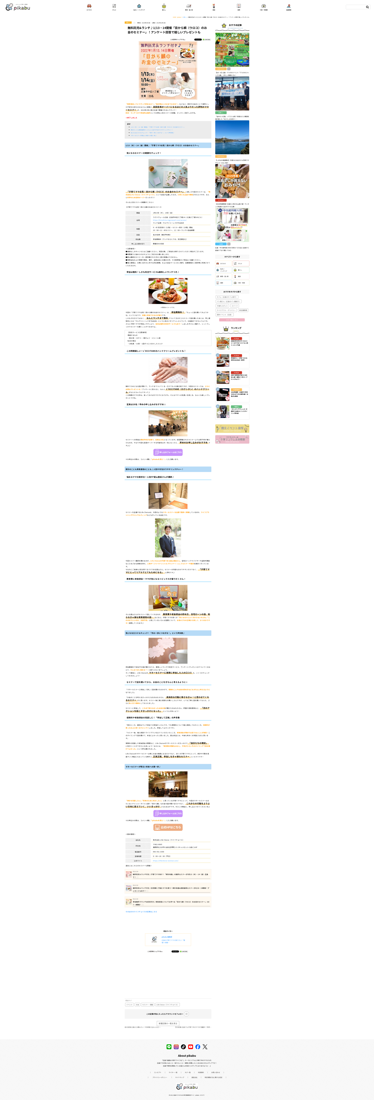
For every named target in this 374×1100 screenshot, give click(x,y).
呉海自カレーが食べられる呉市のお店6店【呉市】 (239, 359)
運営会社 (194, 1077)
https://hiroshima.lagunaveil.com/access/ (170, 220)
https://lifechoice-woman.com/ (166, 860)
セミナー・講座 (147, 1004)
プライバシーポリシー (160, 1077)
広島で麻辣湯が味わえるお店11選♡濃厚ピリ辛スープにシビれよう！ (239, 377)
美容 (239, 276)
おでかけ (223, 263)
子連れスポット (222, 306)
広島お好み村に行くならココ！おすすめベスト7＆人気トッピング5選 (239, 343)
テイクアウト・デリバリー (226, 310)
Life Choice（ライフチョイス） (168, 1004)
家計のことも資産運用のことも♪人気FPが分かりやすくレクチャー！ (152, 130)
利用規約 (201, 1072)
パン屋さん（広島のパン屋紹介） (228, 301)
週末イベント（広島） (224, 314)
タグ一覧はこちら (232, 320)
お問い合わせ (215, 1072)
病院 (221, 283)
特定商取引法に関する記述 (213, 1077)
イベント (129, 1004)
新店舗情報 (243, 310)
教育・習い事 (224, 276)
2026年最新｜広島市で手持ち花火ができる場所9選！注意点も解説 (239, 394)
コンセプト (157, 1072)
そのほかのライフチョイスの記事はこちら (141, 911)
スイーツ (235, 306)
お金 (137, 1004)
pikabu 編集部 (167, 937)
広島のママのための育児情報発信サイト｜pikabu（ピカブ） (189, 1095)
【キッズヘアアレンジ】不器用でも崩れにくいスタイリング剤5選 (239, 411)
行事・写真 (241, 283)
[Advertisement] (168, 975)
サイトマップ (179, 1077)
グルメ (240, 263)
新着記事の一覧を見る (168, 1023)
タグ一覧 (188, 1072)
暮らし (128, 22)
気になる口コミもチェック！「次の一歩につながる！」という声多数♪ (152, 133)
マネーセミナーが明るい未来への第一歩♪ (144, 135)
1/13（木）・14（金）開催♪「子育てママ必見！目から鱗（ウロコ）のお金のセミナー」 (158, 127)
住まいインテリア (223, 270)
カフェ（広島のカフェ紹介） (227, 297)
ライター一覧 (173, 1072)
